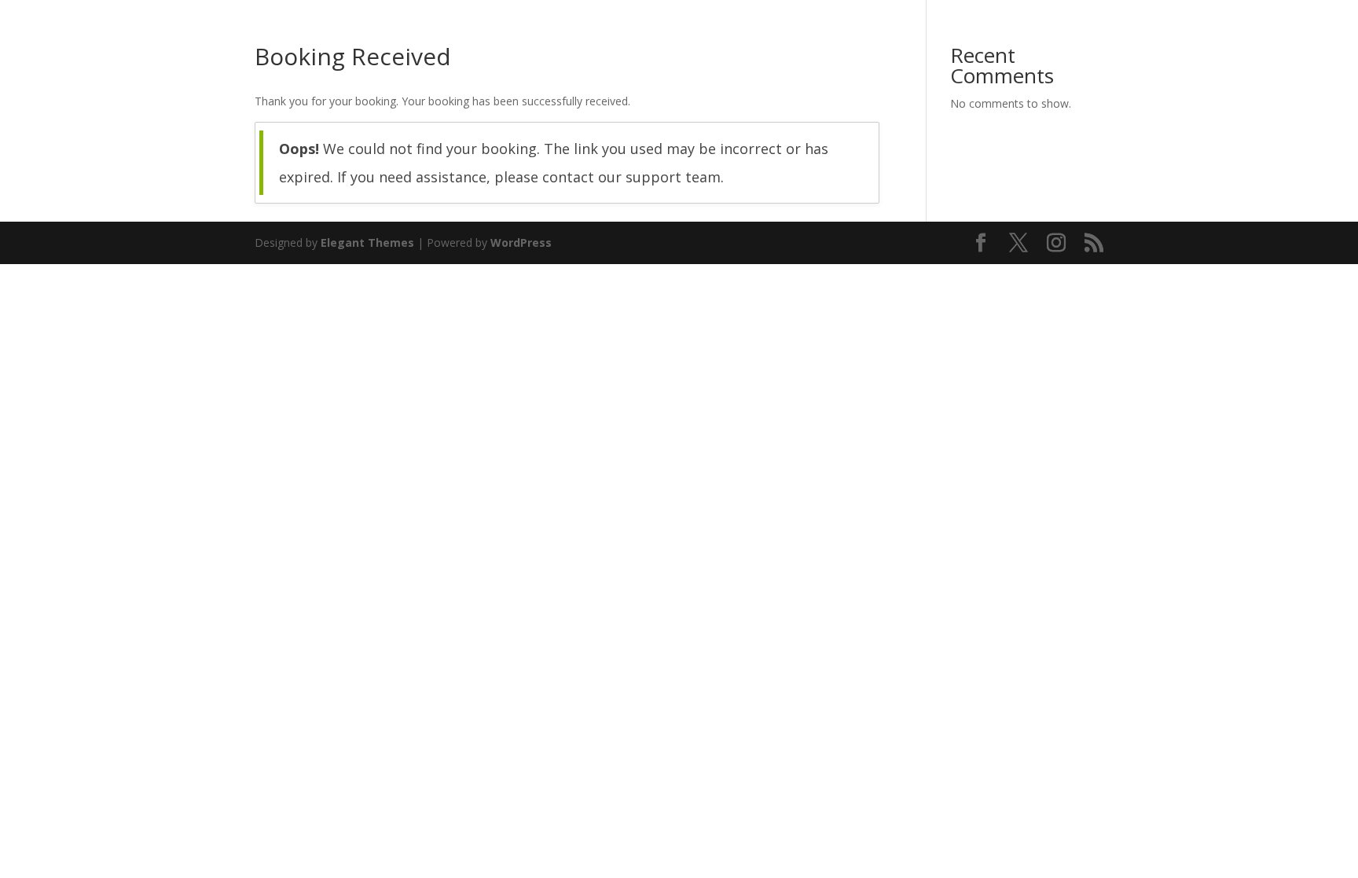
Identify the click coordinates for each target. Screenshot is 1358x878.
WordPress (521, 242)
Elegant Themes (367, 242)
